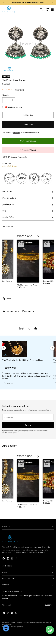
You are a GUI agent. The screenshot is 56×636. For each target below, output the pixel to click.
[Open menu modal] (52, 9)
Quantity (5, 95)
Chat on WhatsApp (28, 141)
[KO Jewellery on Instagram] (8, 558)
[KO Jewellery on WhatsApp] (16, 558)
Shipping (16, 133)
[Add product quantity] (12, 100)
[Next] (52, 2)
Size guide (9, 226)
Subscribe (49, 605)
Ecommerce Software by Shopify (12, 626)
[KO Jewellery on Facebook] (3, 558)
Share (8, 299)
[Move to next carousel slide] (52, 348)
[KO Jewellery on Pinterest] (12, 558)
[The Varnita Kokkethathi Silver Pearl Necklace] (26, 349)
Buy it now (28, 124)
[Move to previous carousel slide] (3, 348)
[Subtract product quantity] (4, 100)
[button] (28, 265)
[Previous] (4, 2)
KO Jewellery (18, 622)
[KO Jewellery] (8, 9)
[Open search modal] (41, 9)
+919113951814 (39, 2)
